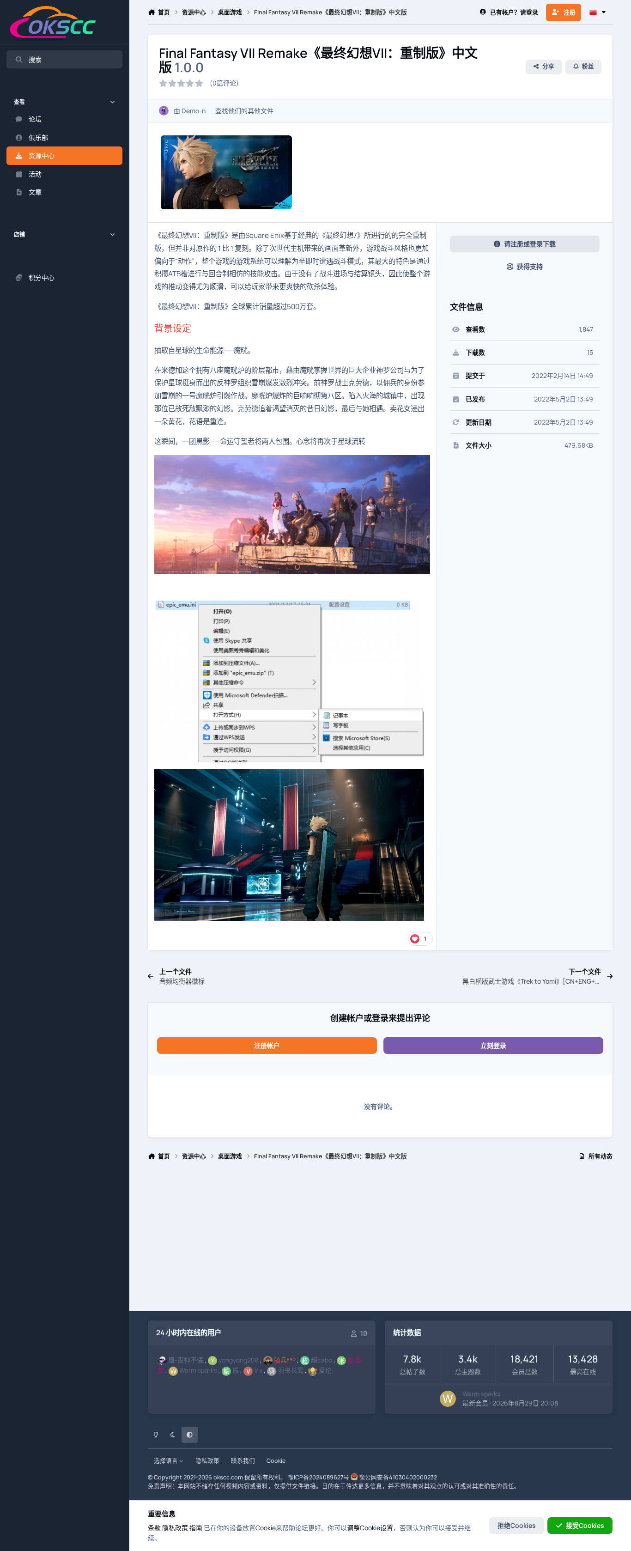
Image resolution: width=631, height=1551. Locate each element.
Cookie (276, 1461)
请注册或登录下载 (530, 243)
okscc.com (228, 1477)
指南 (195, 1527)
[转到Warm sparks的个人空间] (448, 1399)
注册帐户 (267, 1045)
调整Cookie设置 (370, 1527)
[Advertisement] (380, 1239)
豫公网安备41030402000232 (398, 1477)
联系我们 (243, 1461)
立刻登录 (493, 1045)
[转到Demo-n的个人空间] (164, 111)
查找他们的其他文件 (244, 110)
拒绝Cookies (517, 1525)
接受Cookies (585, 1525)
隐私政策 (207, 1461)
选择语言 (166, 1461)
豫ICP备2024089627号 (318, 1477)
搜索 (35, 59)
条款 (154, 1527)
